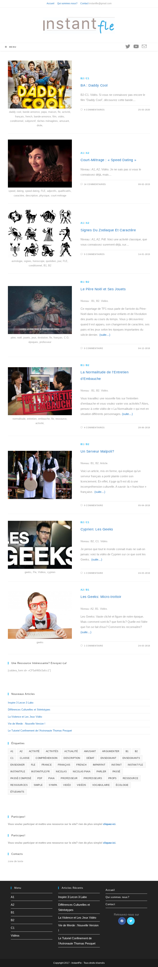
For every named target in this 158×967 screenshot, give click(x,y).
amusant (90, 751)
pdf (39, 778)
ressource (130, 778)
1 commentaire (93, 573)
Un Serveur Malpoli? (97, 451)
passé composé (20, 778)
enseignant (108, 758)
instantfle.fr (40, 771)
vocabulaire (101, 785)
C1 (87, 78)
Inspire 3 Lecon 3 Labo (20, 702)
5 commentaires (94, 254)
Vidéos (15, 935)
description (72, 758)
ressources (19, 785)
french (81, 764)
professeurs (93, 778)
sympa (53, 785)
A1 (82, 153)
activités (52, 751)
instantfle (17, 771)
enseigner (17, 764)
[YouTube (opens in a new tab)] (136, 46)
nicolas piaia (81, 771)
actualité (71, 751)
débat (90, 758)
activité (34, 751)
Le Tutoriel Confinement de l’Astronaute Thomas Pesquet (40, 730)
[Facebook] (122, 921)
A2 (87, 153)
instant (116, 764)
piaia (51, 778)
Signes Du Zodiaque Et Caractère (108, 230)
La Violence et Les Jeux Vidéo (25, 716)
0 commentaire (93, 348)
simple (38, 785)
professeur (69, 778)
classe (24, 758)
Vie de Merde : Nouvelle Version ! (26, 723)
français (64, 764)
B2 (82, 78)
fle (33, 764)
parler (101, 771)
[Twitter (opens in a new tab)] (128, 46)
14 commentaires (95, 184)
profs (112, 778)
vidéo (67, 785)
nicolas (61, 771)
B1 (82, 282)
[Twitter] (131, 921)
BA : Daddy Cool (94, 85)
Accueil (50, 3)
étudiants (17, 791)
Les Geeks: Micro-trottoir (101, 597)
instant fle (135, 764)
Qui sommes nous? (67, 3)
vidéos (81, 785)
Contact (84, 3)
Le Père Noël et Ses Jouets (103, 289)
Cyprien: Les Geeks (97, 529)
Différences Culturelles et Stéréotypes (29, 709)
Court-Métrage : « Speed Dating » (108, 160)
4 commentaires (94, 110)
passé (116, 771)
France (47, 764)
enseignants (131, 758)
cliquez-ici (109, 824)
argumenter (110, 751)
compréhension (46, 758)
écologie (122, 785)
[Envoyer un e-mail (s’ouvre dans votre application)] (144, 46)
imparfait (99, 764)
